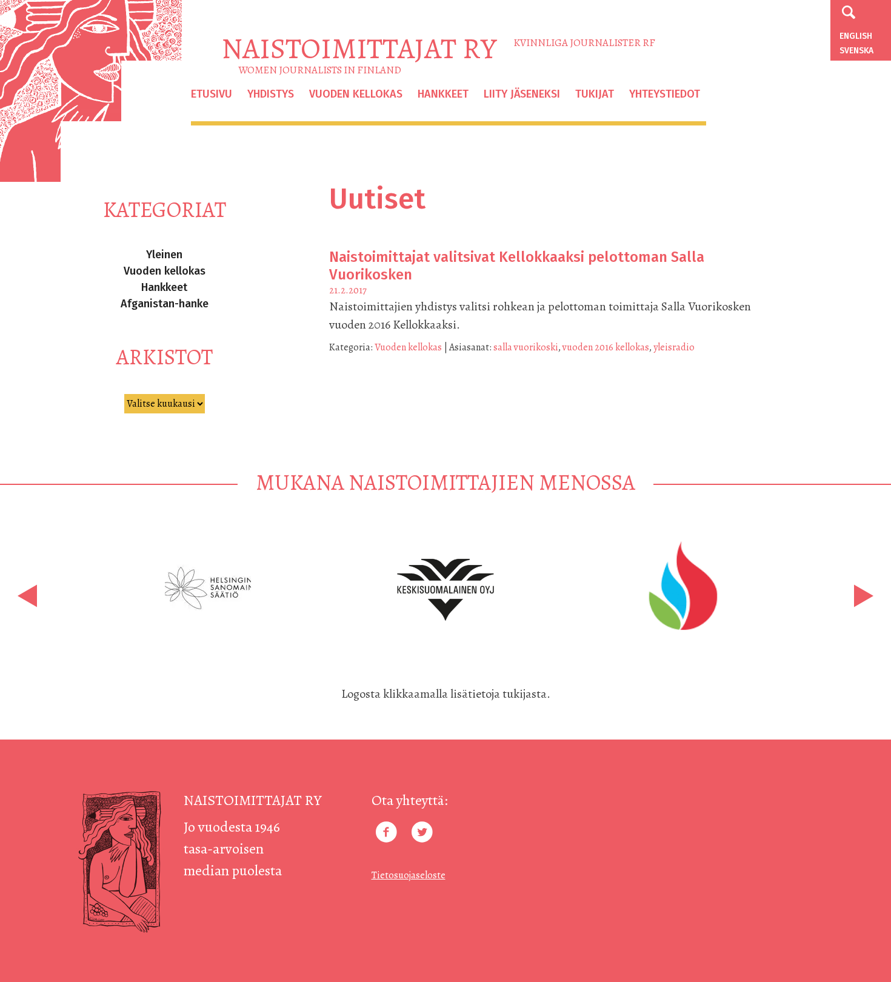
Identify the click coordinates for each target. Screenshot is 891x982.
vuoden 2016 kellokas (605, 347)
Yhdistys (270, 94)
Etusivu (211, 94)
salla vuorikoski (525, 347)
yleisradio (674, 347)
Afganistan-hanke (165, 303)
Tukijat (594, 94)
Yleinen (164, 254)
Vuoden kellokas (164, 271)
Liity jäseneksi (522, 94)
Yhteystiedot (664, 94)
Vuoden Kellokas (355, 94)
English (855, 36)
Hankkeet (443, 94)
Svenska (856, 50)
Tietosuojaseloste (409, 875)
